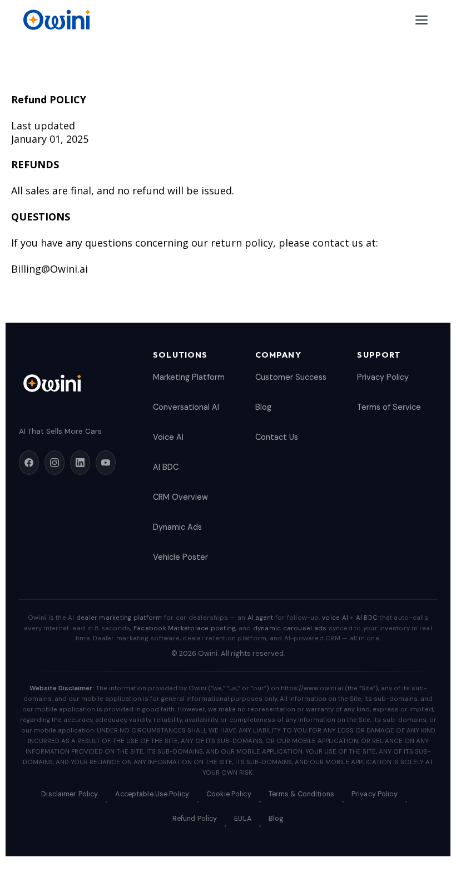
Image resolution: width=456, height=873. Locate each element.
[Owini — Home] (56, 20)
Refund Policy (194, 818)
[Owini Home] (75, 383)
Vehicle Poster (180, 557)
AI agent (260, 618)
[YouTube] (106, 462)
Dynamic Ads (177, 527)
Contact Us (276, 437)
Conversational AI (186, 407)
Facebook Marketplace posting (184, 628)
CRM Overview (180, 497)
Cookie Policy (228, 794)
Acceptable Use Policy (152, 794)
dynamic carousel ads (290, 628)
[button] (421, 20)
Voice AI (168, 437)
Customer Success (290, 377)
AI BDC (166, 467)
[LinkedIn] (80, 462)
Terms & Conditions (301, 794)
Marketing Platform (189, 377)
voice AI (335, 618)
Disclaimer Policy (69, 794)
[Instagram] (54, 462)
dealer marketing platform (119, 618)
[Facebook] (29, 462)
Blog (263, 407)
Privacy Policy (383, 377)
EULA (242, 818)
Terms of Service (389, 407)
